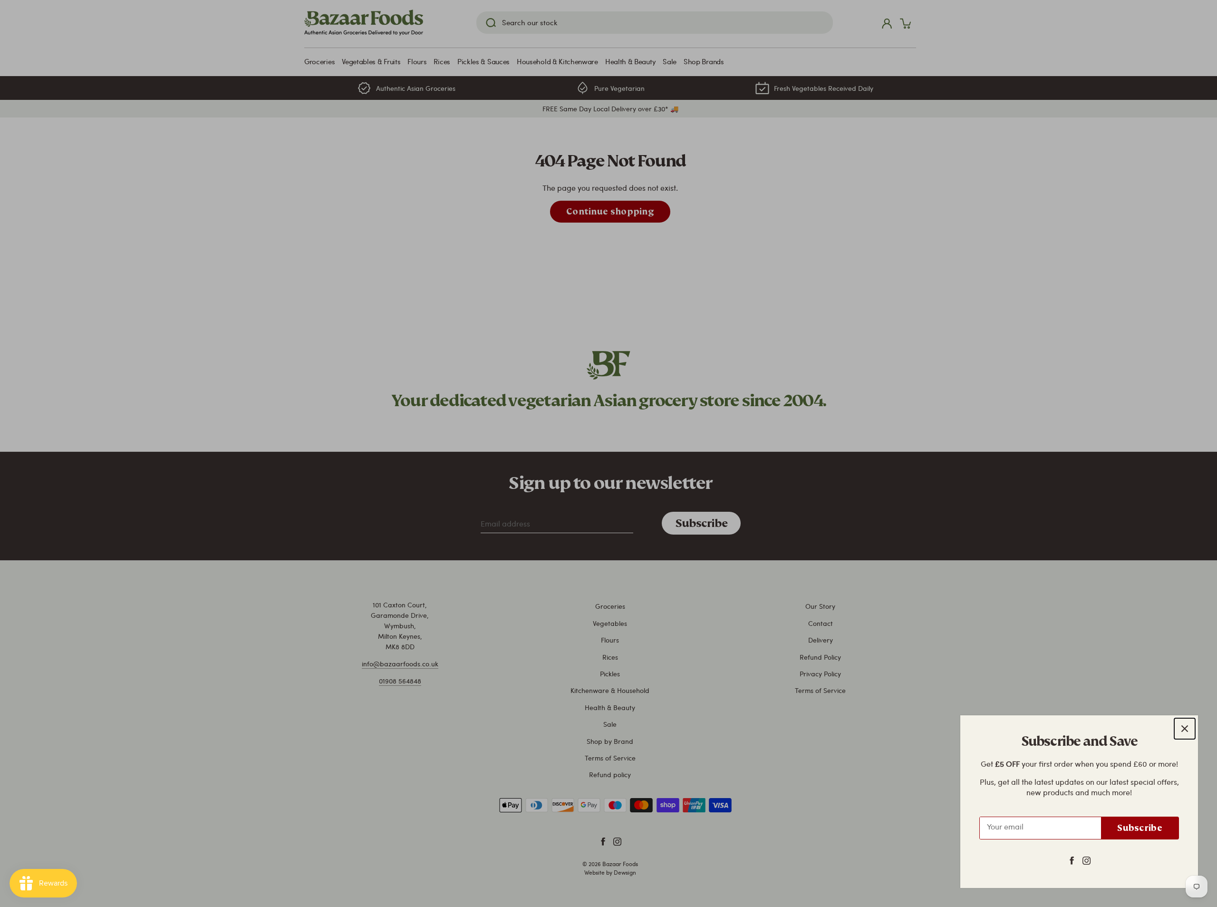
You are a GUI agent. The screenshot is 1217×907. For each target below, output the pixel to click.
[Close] (1184, 728)
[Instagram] (1086, 860)
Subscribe (1139, 827)
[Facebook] (1072, 860)
